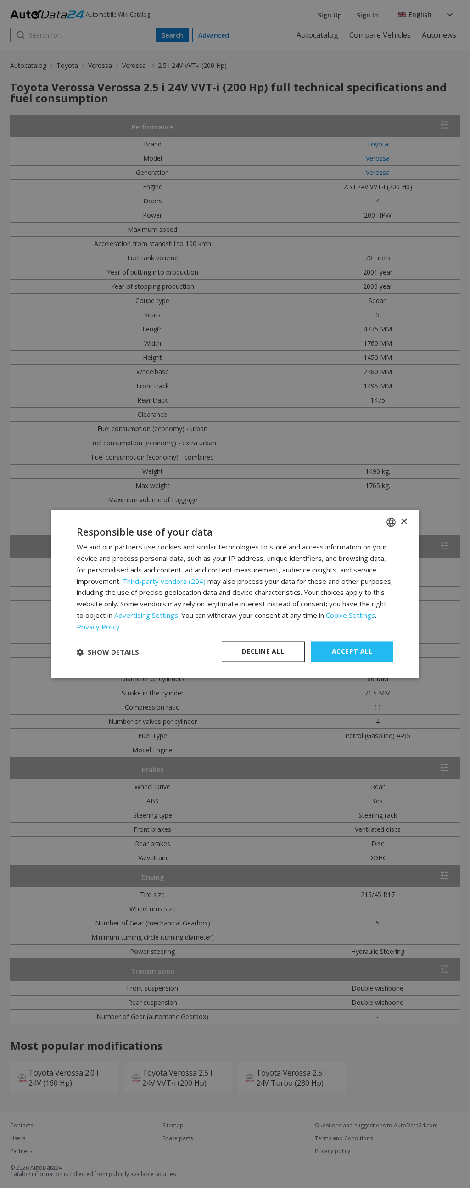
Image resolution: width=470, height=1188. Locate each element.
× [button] (403, 521)
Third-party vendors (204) (164, 581)
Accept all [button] (352, 651)
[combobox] (391, 522)
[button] (108, 652)
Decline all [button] (263, 651)
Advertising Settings (146, 615)
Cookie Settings (350, 615)
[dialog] (235, 594)
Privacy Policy (98, 626)
